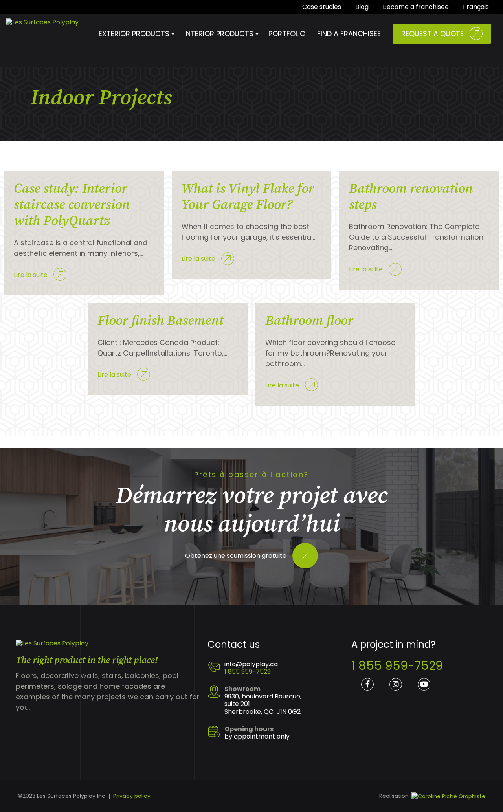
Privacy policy (132, 796)
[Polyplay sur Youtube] (424, 684)
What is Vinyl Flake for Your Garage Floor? (248, 197)
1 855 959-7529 (247, 671)
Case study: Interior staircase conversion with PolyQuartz (72, 205)
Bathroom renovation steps (411, 197)
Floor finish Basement (160, 321)
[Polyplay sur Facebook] (367, 684)
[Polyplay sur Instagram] (395, 684)
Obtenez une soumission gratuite (235, 556)
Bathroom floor (309, 321)
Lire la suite (31, 274)
